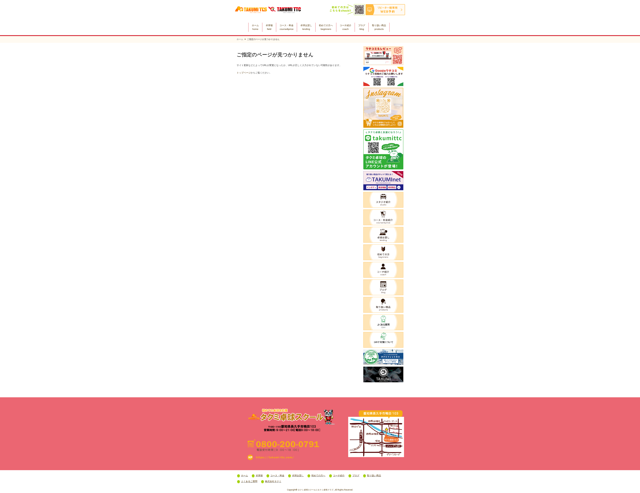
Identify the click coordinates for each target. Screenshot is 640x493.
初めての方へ (326, 27)
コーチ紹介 (345, 27)
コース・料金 (287, 27)
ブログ (361, 27)
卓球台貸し (306, 27)
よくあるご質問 (249, 481)
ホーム (255, 27)
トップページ (244, 72)
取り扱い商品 (379, 27)
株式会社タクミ (273, 481)
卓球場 (269, 27)
